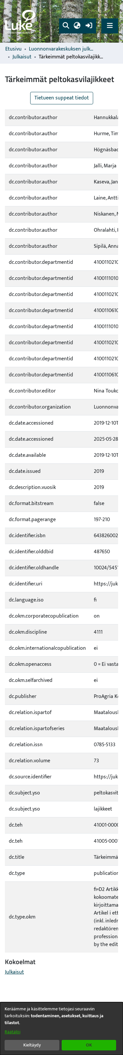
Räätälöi (12, 1031)
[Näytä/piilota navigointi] (109, 25)
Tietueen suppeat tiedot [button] (61, 98)
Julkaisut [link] (21, 57)
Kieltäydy (32, 1045)
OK (89, 1045)
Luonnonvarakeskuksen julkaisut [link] (61, 49)
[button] (66, 26)
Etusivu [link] (13, 49)
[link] (21, 21)
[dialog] (61, 1028)
